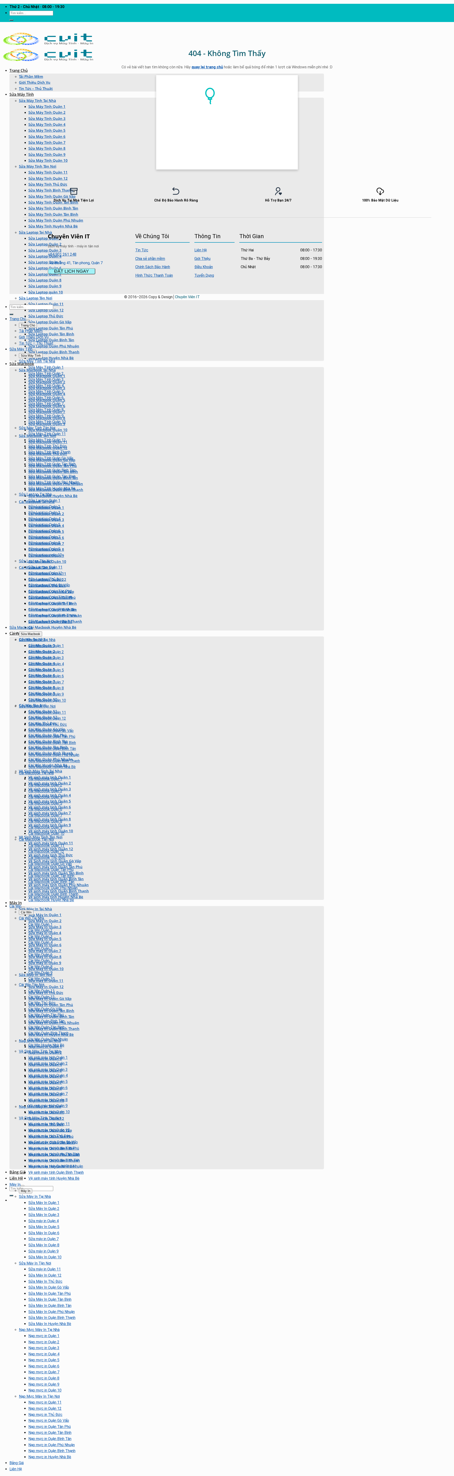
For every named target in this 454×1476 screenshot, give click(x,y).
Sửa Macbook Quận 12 (47, 718)
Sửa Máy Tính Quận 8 (46, 148)
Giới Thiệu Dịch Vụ (34, 82)
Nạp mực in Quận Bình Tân (49, 1439)
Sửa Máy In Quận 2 (44, 920)
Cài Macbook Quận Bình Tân (51, 882)
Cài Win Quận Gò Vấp (45, 1009)
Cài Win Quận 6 (40, 954)
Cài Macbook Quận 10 (46, 833)
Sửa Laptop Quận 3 (44, 250)
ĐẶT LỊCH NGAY (71, 271)
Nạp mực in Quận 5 (43, 1360)
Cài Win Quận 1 (40, 924)
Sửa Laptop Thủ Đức (45, 316)
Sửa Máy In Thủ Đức (45, 1281)
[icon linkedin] (317, 235)
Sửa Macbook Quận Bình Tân (52, 748)
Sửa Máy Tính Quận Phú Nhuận (55, 220)
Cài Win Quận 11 (41, 991)
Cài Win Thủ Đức (42, 1003)
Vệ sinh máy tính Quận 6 (48, 1088)
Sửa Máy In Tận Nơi (35, 1263)
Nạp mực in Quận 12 (44, 1408)
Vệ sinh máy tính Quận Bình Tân (54, 1160)
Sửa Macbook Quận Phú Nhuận (53, 755)
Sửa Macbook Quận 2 (46, 652)
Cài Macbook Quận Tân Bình (51, 876)
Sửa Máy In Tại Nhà (35, 909)
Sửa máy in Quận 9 (43, 1251)
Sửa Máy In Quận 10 (44, 1257)
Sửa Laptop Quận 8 (44, 280)
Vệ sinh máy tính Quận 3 (48, 1069)
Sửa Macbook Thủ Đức (47, 724)
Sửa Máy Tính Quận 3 (46, 118)
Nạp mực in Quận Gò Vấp (48, 1420)
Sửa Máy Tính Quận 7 (46, 142)
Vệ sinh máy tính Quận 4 (48, 1075)
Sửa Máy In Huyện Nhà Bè (49, 1324)
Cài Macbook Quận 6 (45, 809)
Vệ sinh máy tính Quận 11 (49, 1124)
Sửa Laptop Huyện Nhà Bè (51, 357)
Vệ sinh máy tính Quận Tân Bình (54, 1154)
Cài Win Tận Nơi (31, 984)
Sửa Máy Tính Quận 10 (48, 160)
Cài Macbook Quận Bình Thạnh (53, 894)
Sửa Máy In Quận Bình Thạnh (51, 1317)
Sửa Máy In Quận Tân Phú (49, 1293)
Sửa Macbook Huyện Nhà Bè (53, 495)
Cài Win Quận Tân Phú (46, 1015)
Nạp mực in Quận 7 (43, 1372)
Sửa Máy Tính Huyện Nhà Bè (53, 226)
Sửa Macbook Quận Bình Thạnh (54, 761)
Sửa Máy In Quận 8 (43, 1245)
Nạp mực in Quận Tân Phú (49, 1426)
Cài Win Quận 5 (40, 948)
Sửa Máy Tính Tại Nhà (37, 100)
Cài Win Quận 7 (40, 960)
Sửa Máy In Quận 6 (43, 1233)
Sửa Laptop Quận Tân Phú (50, 328)
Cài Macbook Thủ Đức (46, 857)
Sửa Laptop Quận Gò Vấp (49, 322)
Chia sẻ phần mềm (150, 258)
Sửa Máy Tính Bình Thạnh (49, 452)
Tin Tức (141, 250)
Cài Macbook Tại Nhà (36, 773)
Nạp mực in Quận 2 (43, 1342)
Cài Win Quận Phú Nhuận (48, 1039)
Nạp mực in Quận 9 (43, 1384)
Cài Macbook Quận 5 (45, 803)
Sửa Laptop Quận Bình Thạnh (53, 352)
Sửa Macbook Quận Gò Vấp (51, 730)
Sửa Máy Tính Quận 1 (46, 106)
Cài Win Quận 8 (40, 966)
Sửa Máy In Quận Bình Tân (49, 1305)
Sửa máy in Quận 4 (43, 1221)
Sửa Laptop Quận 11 (45, 567)
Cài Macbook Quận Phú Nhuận (53, 888)
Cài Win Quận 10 (41, 979)
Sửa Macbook (21, 363)
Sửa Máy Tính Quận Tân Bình (53, 214)
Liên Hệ (16, 1178)
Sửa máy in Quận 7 (43, 1239)
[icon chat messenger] (321, 235)
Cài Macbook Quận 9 (45, 827)
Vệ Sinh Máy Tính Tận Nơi (40, 837)
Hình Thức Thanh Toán (154, 275)
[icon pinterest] (315, 235)
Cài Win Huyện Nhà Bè (46, 1045)
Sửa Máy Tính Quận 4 (46, 124)
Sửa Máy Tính (21, 94)
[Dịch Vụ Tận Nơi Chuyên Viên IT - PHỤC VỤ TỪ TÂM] (48, 44)
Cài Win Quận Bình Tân (46, 1021)
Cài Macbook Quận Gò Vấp (50, 864)
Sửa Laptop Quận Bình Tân (51, 339)
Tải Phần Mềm (31, 76)
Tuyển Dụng (204, 275)
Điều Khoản (203, 267)
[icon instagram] (318, 235)
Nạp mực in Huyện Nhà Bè (49, 1457)
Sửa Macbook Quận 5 (46, 670)
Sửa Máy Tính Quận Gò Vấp (50, 458)
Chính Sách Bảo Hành (152, 267)
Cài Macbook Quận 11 (46, 845)
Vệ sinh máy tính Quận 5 (48, 1081)
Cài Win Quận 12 (41, 997)
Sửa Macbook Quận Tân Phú (51, 736)
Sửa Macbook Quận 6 (46, 676)
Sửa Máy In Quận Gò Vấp (48, 1287)
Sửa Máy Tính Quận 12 (48, 178)
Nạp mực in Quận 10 (44, 1390)
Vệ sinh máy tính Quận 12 (49, 1130)
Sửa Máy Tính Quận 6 (46, 136)
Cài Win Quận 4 (40, 942)
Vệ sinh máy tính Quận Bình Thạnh (56, 1172)
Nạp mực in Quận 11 (44, 1402)
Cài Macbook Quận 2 (45, 785)
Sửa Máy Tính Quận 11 (48, 172)
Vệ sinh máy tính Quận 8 (48, 1100)
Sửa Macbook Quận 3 (46, 658)
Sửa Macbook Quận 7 (46, 682)
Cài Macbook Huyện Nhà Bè (52, 627)
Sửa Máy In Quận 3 (43, 1215)
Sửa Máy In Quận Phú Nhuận (51, 1312)
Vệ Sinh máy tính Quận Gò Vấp (53, 1142)
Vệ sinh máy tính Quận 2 (48, 1063)
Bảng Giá (17, 1172)
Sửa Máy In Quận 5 (43, 1227)
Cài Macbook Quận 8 (45, 821)
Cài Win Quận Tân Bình (46, 1027)
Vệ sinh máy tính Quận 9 (48, 1106)
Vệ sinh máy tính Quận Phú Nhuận (55, 1166)
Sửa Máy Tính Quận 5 (46, 130)
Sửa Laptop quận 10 (45, 292)
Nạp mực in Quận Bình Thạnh (51, 1451)
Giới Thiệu (202, 258)
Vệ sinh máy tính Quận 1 (48, 1057)
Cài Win (15, 906)
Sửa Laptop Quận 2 (44, 244)
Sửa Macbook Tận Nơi (37, 706)
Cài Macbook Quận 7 (45, 815)
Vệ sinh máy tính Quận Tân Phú (53, 1148)
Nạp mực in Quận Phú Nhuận (51, 1445)
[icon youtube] (314, 235)
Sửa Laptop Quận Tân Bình (51, 334)
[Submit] (11, 20)
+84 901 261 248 (62, 254)
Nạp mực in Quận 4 (43, 1354)
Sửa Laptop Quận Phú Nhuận (53, 346)
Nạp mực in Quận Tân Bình (49, 1432)
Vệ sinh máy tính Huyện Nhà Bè (53, 1178)
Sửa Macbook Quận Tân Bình (52, 742)
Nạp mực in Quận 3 (43, 1348)
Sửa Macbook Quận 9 (46, 694)
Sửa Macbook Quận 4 (46, 664)
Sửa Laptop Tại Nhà (35, 232)
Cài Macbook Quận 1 (45, 779)
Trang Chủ (18, 70)
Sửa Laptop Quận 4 (44, 256)
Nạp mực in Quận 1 (43, 1336)
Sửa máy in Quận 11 (44, 1269)
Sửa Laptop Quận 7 (44, 274)
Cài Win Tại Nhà (31, 918)
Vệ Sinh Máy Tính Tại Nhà (40, 1051)
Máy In (15, 902)
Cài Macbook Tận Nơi (36, 839)
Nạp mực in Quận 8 (43, 1378)
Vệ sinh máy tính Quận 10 (49, 1112)
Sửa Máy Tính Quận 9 (46, 154)
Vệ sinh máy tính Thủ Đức (49, 1136)
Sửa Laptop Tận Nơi (35, 298)
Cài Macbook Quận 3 (45, 791)
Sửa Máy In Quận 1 (44, 914)
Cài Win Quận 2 (40, 930)
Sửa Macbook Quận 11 (47, 712)
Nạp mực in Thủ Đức (45, 1414)
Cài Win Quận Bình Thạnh (48, 1033)
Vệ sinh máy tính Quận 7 (48, 1093)
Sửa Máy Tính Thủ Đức (47, 184)
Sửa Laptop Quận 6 (44, 268)
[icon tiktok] (320, 235)
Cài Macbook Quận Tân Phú (51, 869)
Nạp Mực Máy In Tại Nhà (39, 1329)
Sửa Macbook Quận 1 (46, 646)
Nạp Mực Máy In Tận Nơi (39, 1396)
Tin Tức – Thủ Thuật (36, 88)
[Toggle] (28, 320)
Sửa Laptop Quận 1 (44, 238)
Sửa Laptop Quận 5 (44, 262)
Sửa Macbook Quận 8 (46, 688)
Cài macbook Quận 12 (46, 851)
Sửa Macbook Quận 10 (47, 700)
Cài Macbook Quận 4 (45, 797)
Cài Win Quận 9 (40, 972)
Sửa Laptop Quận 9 (44, 286)
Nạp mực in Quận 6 (43, 1366)
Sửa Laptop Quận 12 (46, 310)
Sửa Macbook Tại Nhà (37, 640)
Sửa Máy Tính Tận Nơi (37, 166)
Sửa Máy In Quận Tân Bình (49, 1299)
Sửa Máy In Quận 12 (46, 986)
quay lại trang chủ (207, 67)
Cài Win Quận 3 (40, 936)
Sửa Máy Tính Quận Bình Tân (52, 470)
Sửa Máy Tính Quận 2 (46, 112)
